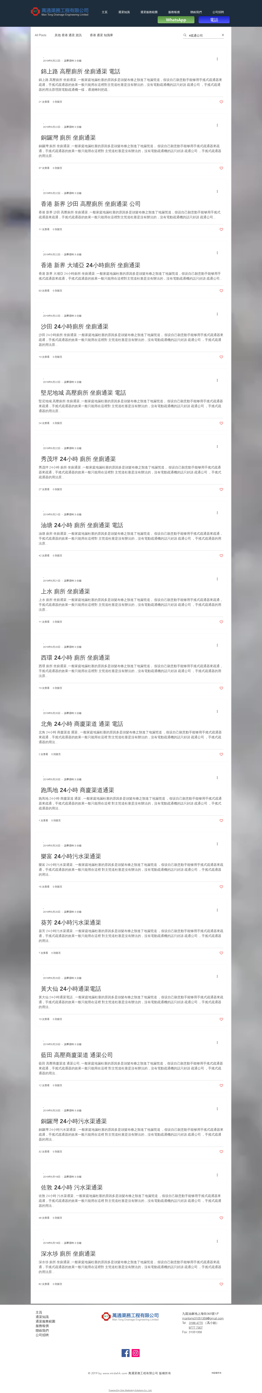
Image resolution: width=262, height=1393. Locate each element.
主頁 (39, 1312)
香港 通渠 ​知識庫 (101, 35)
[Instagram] (136, 1353)
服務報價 (42, 1326)
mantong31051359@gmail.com (203, 1318)
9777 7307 (196, 1327)
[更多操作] (218, 58)
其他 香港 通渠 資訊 (68, 35)
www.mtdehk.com (115, 1373)
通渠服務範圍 (45, 1321)
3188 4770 (196, 1323)
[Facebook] (126, 1353)
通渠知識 (42, 1317)
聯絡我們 (42, 1330)
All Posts (40, 35)
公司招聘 (42, 1335)
